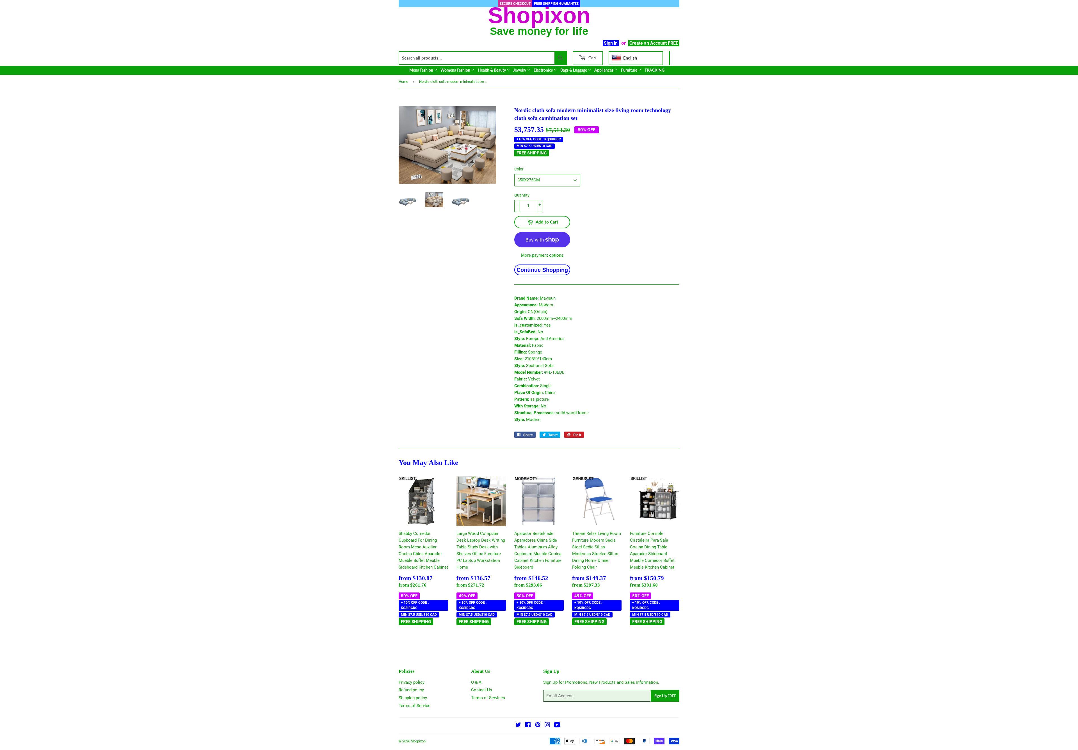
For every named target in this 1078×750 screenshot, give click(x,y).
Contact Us (481, 689)
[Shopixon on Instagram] (547, 725)
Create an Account (648, 43)
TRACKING (654, 70)
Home (403, 81)
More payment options (542, 255)
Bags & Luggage (574, 70)
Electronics (544, 70)
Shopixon (418, 741)
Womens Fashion (455, 70)
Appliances (604, 70)
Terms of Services (488, 697)
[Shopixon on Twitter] (518, 725)
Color (519, 169)
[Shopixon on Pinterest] (538, 725)
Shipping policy (413, 697)
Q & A (476, 682)
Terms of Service (414, 705)
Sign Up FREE (665, 696)
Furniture (629, 70)
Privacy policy (411, 682)
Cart (592, 57)
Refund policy (411, 689)
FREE (673, 43)
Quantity (521, 195)
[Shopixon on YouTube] (557, 725)
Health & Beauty (492, 70)
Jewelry (520, 70)
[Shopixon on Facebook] (528, 725)
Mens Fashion (421, 70)
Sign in (611, 43)
